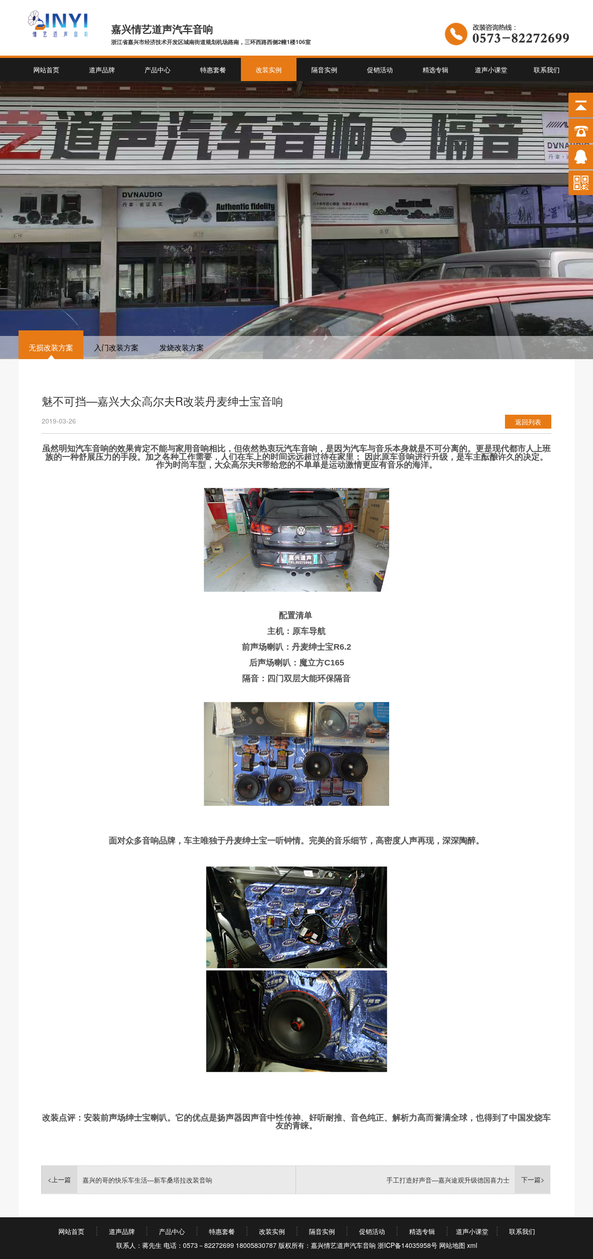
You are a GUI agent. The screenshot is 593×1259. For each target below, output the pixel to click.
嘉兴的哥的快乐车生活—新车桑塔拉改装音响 (147, 1179)
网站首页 (46, 69)
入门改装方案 (116, 347)
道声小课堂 (491, 69)
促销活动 (380, 69)
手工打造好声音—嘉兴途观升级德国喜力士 (448, 1179)
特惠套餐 (213, 69)
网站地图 (452, 1245)
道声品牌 (102, 69)
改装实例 (269, 69)
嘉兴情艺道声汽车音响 (343, 1245)
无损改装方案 (51, 347)
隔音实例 (324, 69)
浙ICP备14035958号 (407, 1245)
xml (472, 1245)
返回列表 (528, 421)
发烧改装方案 (181, 347)
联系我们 (547, 69)
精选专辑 (435, 69)
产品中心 (157, 69)
